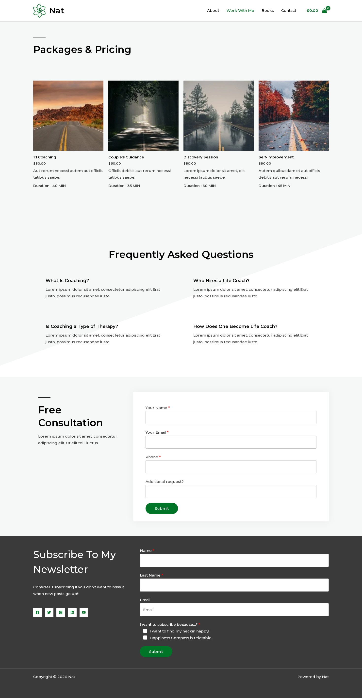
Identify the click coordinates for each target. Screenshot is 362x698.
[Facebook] (37, 612)
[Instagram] (60, 612)
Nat (56, 10)
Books (268, 10)
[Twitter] (49, 612)
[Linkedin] (72, 612)
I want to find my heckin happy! (179, 631)
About (213, 10)
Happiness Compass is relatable (181, 637)
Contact (288, 10)
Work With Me (240, 10)
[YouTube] (84, 612)
